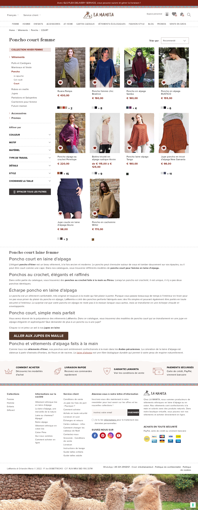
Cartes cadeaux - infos (74, 424)
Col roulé (18, 80)
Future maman (19, 106)
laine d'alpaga (84, 352)
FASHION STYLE (137, 24)
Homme (26, 24)
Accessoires (19, 113)
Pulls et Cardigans (21, 63)
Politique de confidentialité (168, 467)
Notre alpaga (41, 422)
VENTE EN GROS (178, 24)
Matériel (14, 150)
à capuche (19, 76)
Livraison (67, 444)
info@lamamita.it (145, 467)
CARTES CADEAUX (85, 24)
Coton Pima (40, 432)
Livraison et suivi (71, 417)
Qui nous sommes (44, 436)
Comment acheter (72, 409)
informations (110, 420)
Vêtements (23, 30)
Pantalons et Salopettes (24, 97)
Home (12, 30)
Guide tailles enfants (73, 452)
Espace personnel (154, 14)
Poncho (34, 30)
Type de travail (18, 157)
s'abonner (133, 412)
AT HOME (68, 24)
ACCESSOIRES (53, 24)
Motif (12, 142)
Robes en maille (20, 89)
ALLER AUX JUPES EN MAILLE (39, 336)
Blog (151, 24)
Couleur (14, 134)
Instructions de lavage (74, 448)
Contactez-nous (71, 434)
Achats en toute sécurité (75, 413)
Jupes (14, 93)
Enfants (10, 406)
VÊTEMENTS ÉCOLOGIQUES (112, 24)
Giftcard (10, 410)
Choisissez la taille (21, 181)
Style (12, 173)
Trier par (154, 40)
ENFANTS (38, 24)
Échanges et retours (73, 420)
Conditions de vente (73, 399)
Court (16, 83)
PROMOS (161, 24)
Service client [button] (31, 15)
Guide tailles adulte (72, 455)
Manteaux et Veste (21, 67)
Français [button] (12, 15)
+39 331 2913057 (121, 467)
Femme (15, 24)
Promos (16, 118)
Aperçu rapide (72, 70)
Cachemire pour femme (24, 101)
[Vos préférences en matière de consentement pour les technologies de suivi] (193, 505)
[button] (174, 13)
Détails (13, 165)
